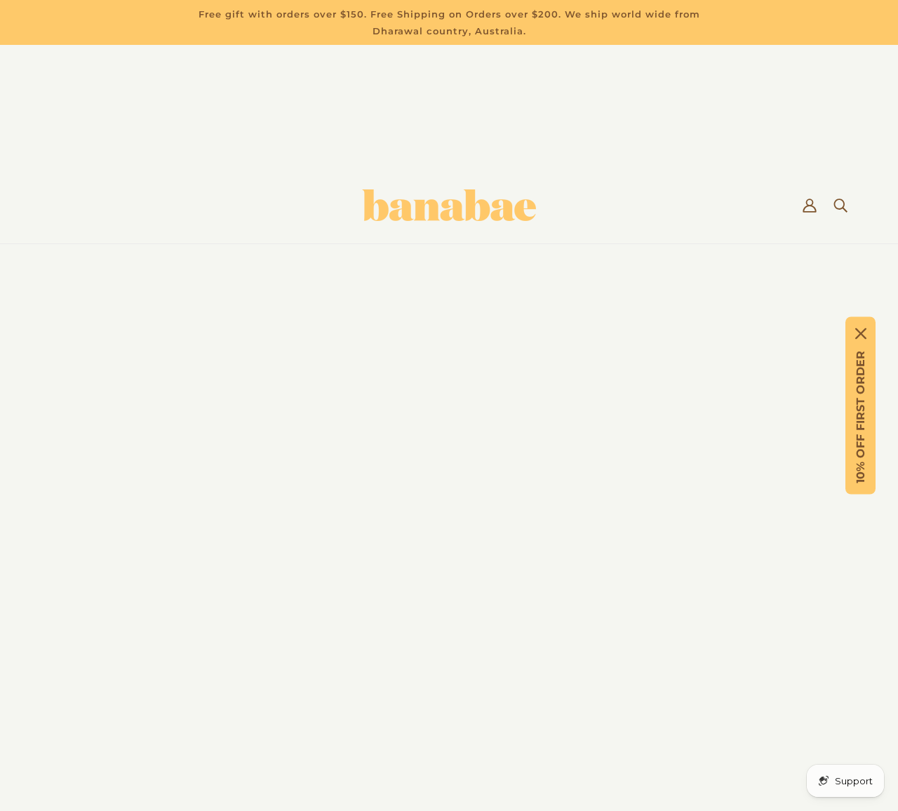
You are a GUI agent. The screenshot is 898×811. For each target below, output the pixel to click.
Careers (66, 639)
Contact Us (76, 572)
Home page (406, 385)
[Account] (810, 206)
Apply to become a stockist (120, 690)
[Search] (840, 206)
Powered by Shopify (449, 757)
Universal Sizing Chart (106, 605)
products (584, 385)
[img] (581, 643)
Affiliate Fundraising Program (127, 656)
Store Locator (83, 622)
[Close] (860, 334)
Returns (68, 555)
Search (64, 673)
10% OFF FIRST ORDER (860, 417)
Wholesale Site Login (103, 706)
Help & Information (98, 589)
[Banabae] (449, 205)
